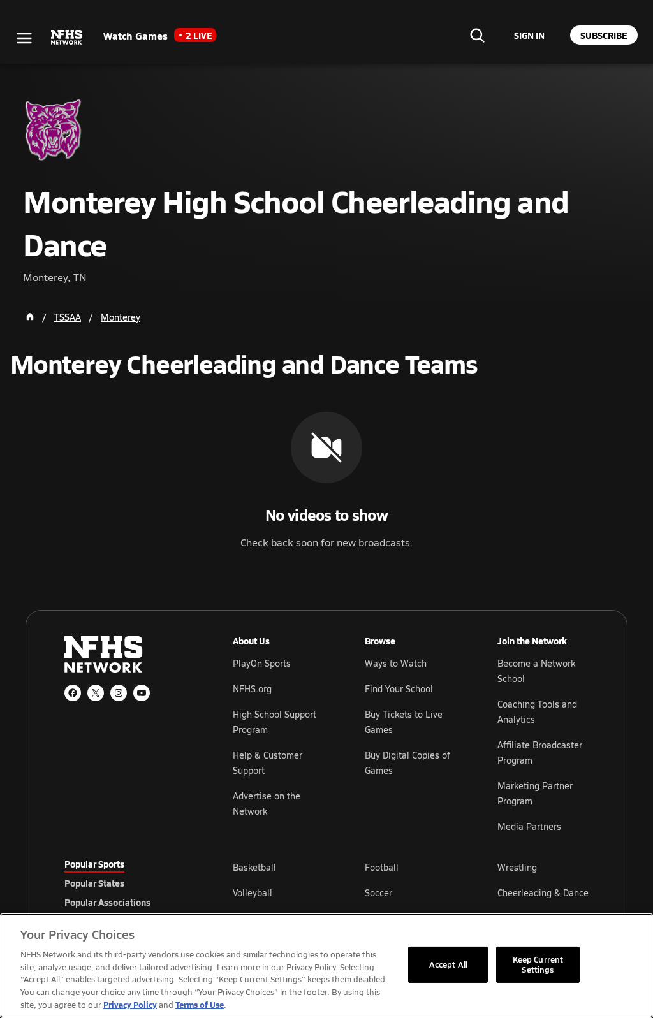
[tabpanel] (411, 892)
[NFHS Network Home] (67, 37)
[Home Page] (30, 316)
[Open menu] (24, 38)
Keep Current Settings (538, 964)
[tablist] (128, 882)
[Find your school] (477, 35)
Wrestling (517, 867)
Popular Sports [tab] (94, 863)
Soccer (378, 893)
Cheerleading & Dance (543, 893)
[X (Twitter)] (95, 693)
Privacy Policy (130, 1004)
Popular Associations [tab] (107, 902)
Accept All (448, 964)
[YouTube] (141, 693)
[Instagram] (118, 693)
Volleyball (252, 893)
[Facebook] (72, 693)
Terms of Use (199, 1004)
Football (382, 867)
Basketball (254, 867)
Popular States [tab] (94, 882)
